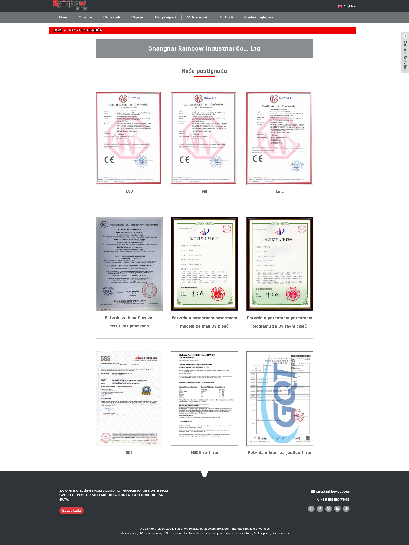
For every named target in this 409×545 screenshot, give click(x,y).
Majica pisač (128, 533)
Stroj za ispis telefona (237, 533)
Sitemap (236, 528)
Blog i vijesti (165, 17)
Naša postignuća (85, 30)
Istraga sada (71, 510)
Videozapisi (197, 17)
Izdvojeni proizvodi (216, 528)
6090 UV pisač (172, 533)
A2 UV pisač (262, 533)
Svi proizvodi (280, 533)
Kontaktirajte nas (258, 17)
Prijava (137, 17)
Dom (63, 17)
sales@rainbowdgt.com (333, 491)
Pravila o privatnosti (256, 528)
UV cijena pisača (150, 533)
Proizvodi (111, 17)
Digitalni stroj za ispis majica (203, 533)
